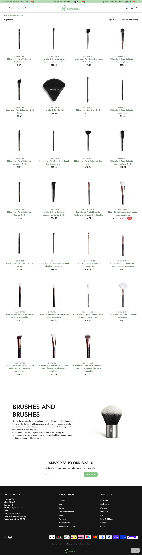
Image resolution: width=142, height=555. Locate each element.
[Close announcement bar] (139, 1)
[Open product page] (19, 39)
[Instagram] (10, 537)
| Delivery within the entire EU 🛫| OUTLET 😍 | (17, 1)
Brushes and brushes (16, 15)
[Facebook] (5, 537)
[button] (5, 8)
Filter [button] (115, 19)
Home (5, 15)
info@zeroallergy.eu (17, 516)
